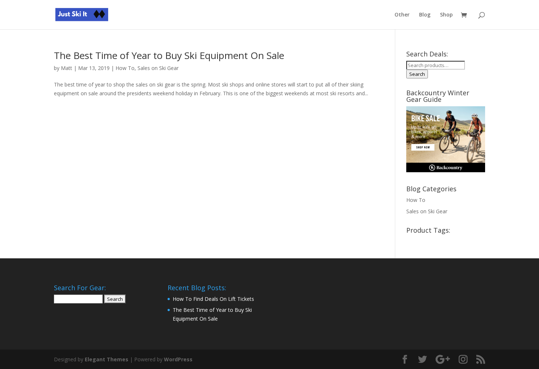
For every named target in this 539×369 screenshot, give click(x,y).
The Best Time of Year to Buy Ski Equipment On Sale (169, 55)
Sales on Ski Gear (158, 67)
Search (417, 74)
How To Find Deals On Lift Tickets (213, 298)
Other (402, 15)
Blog (424, 15)
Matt (66, 67)
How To (125, 67)
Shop (446, 15)
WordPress (178, 359)
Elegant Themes (106, 359)
